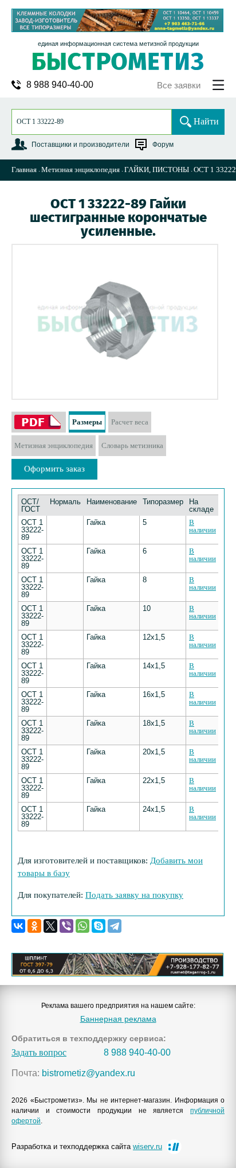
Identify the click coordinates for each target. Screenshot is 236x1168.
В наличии (202, 526)
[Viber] (66, 926)
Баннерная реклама (118, 1018)
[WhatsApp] (82, 926)
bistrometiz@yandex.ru (88, 1073)
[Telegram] (114, 926)
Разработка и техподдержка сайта (86, 1146)
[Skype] (98, 926)
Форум (163, 144)
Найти (206, 121)
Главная (24, 169)
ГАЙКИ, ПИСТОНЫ (156, 169)
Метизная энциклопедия (80, 169)
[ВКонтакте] (18, 926)
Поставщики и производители (80, 144)
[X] (50, 926)
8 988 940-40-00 (59, 84)
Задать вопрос (38, 1052)
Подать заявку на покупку (134, 895)
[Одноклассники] (34, 926)
